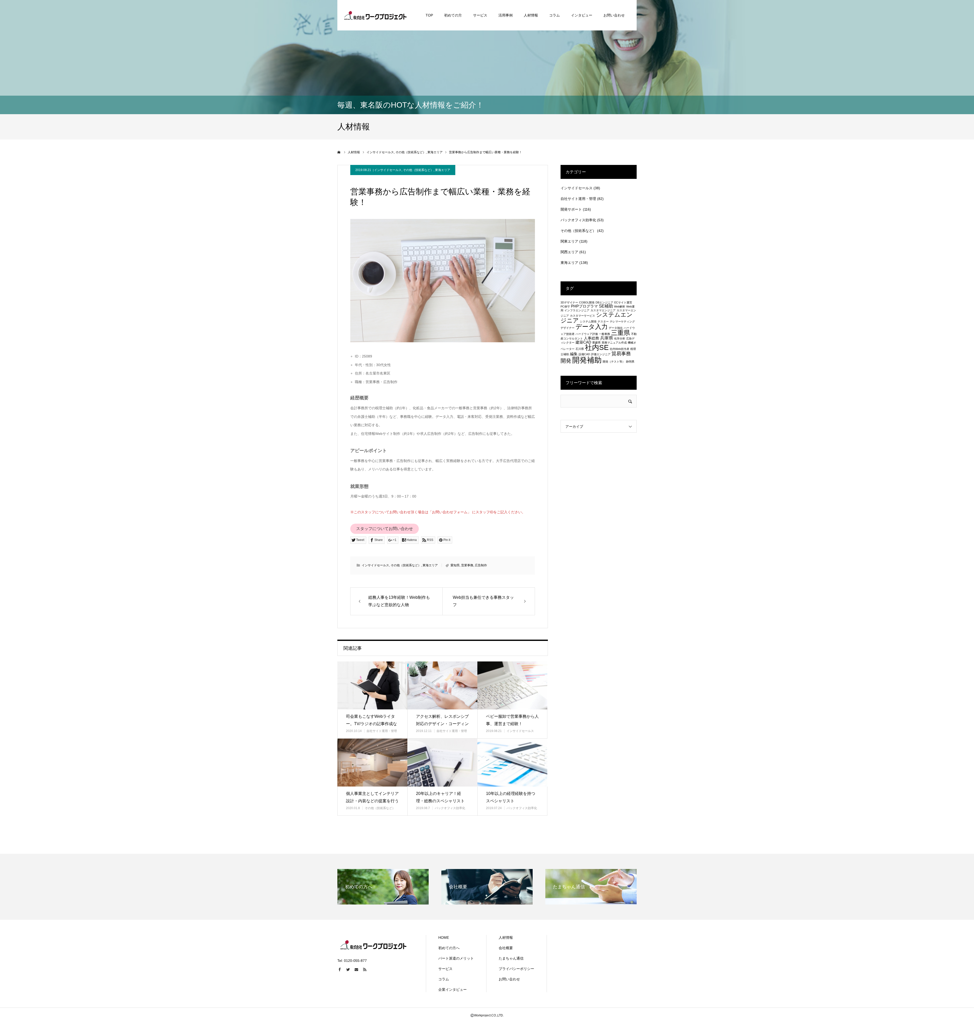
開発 (566, 361)
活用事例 (505, 15)
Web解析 (619, 306)
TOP (429, 15)
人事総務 (591, 338)
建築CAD (583, 342)
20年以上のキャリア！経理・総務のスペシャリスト (440, 797)
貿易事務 (621, 353)
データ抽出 (616, 327)
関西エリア (569, 252)
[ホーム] (339, 152)
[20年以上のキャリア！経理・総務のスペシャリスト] (442, 763)
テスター (603, 321)
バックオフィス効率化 (450, 808)
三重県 (620, 332)
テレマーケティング (622, 321)
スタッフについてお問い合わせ (384, 528)
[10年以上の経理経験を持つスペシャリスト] (512, 763)
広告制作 (481, 565)
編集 (574, 354)
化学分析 (619, 338)
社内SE (597, 347)
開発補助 (587, 360)
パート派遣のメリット (456, 958)
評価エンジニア (601, 354)
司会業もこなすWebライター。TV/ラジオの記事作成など (371, 723)
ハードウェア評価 (587, 333)
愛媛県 (596, 342)
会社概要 (506, 948)
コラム (554, 15)
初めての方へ (449, 948)
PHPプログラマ (584, 306)
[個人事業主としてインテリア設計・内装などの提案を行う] (372, 763)
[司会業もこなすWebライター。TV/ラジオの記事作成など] (372, 685)
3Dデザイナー (569, 302)
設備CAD (584, 354)
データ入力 (592, 326)
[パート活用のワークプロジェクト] (375, 15)
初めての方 (453, 15)
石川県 (580, 348)
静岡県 (630, 361)
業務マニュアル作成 (614, 342)
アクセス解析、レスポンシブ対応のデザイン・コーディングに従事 (442, 723)
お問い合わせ (614, 15)
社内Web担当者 (619, 348)
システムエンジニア (597, 317)
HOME (443, 937)
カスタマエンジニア (603, 310)
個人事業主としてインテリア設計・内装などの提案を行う (372, 797)
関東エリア (569, 241)
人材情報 (531, 15)
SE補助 (606, 306)
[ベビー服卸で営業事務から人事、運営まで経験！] (512, 685)
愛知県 (455, 565)
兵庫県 (606, 337)
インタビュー (581, 15)
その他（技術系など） (418, 170)
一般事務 (604, 333)
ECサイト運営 (623, 302)
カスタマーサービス (582, 315)
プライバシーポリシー (516, 969)
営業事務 (467, 565)
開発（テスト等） (614, 361)
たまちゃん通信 (511, 958)
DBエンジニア (604, 302)
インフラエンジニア (576, 310)
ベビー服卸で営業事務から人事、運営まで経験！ (512, 720)
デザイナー (568, 327)
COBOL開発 (587, 302)
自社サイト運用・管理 (382, 731)
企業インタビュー (452, 989)
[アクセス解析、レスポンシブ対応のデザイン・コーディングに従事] (442, 685)
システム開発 (588, 321)
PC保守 (565, 306)
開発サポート (571, 209)
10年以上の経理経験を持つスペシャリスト (510, 797)
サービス (480, 15)
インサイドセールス (388, 170)
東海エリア (442, 170)
